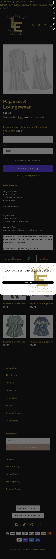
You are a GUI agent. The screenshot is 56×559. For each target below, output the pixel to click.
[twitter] (53, 29)
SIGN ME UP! (28, 282)
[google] (53, 7)
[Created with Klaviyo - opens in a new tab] (28, 295)
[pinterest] (53, 18)
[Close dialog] (54, 265)
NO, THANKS (28, 286)
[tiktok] (53, 23)
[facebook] (53, 2)
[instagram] (53, 13)
